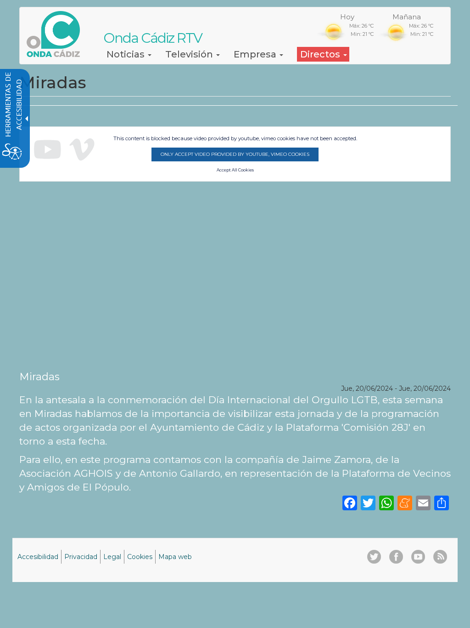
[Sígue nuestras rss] (440, 557)
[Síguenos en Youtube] (418, 557)
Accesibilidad (37, 557)
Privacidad (80, 557)
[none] (441, 502)
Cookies (139, 557)
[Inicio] (57, 34)
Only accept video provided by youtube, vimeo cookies (235, 154)
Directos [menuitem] (321, 54)
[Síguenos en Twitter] (374, 557)
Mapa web (175, 557)
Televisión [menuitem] (190, 54)
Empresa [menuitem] (256, 54)
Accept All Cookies (235, 170)
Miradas (39, 376)
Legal (112, 557)
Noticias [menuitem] (126, 54)
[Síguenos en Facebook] (396, 557)
